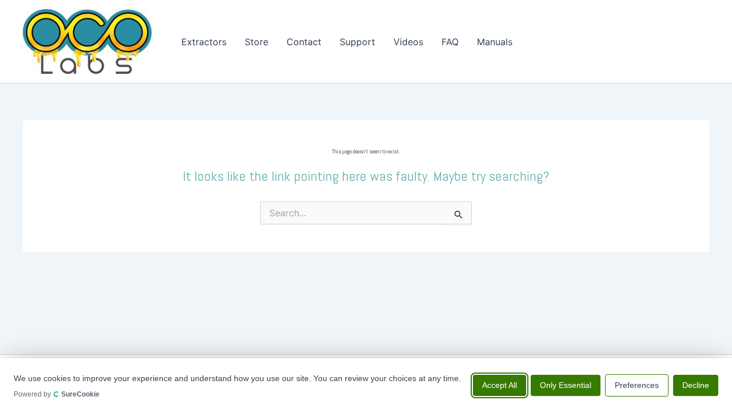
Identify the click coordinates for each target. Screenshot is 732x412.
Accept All (499, 384)
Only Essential (565, 384)
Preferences (637, 384)
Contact (304, 41)
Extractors (203, 41)
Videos (408, 41)
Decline (695, 384)
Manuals (494, 41)
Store (256, 41)
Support (357, 41)
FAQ (450, 41)
